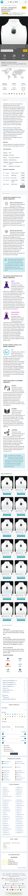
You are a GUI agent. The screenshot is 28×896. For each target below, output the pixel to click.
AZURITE (5, 794)
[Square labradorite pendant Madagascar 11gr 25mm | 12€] (21, 524)
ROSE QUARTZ (20, 825)
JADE (5, 812)
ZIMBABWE (19, 779)
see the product (7, 494)
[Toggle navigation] (25, 1)
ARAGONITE (19, 792)
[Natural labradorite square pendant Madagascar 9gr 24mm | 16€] (7, 566)
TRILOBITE (6, 832)
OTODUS (5, 819)
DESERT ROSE (20, 801)
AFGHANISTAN (7, 761)
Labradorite (23, 84)
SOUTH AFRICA (6, 779)
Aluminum (8, 177)
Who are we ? (22, 873)
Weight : (4, 736)
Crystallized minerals (9, 684)
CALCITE (18, 796)
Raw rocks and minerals (10, 680)
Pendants (14, 5)
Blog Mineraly (6, 878)
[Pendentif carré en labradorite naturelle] (9, 93)
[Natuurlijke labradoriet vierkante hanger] (19, 93)
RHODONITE (6, 825)
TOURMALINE (19, 830)
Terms (3, 873)
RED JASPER (19, 823)
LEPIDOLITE (6, 816)
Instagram (19, 878)
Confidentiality (15, 873)
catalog (4, 5)
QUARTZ (5, 823)
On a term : (4, 721)
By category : (5, 707)
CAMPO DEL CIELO (7, 800)
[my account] (11, 2)
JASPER (18, 812)
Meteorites (6, 692)
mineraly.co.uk (17, 883)
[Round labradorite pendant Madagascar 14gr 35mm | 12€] (21, 587)
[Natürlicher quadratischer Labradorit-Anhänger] (12, 93)
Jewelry (9, 5)
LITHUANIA (20, 770)
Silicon (7, 175)
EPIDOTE (5, 805)
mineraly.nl (6, 887)
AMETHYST (19, 789)
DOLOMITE (19, 803)
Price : (3, 732)
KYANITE (5, 814)
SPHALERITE (6, 830)
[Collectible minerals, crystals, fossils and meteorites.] (2, 2)
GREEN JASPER (7, 810)
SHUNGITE (19, 827)
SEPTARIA (5, 827)
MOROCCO (6, 772)
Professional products (10, 699)
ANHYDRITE (19, 791)
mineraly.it (14, 885)
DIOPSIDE (5, 803)
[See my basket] (13, 2)
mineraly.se (22, 887)
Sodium (7, 184)
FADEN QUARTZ (20, 805)
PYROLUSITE (19, 821)
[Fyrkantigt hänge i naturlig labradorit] (24, 93)
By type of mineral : (6, 726)
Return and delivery (7, 875)
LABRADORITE (20, 814)
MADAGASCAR (21, 772)
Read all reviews (22, 867)
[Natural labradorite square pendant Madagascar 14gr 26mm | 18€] (7, 608)
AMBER (5, 789)
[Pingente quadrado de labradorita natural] (22, 93)
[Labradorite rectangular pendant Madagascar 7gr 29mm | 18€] (7, 503)
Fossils (5, 688)
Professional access (16, 875)
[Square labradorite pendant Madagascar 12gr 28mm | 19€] (21, 545)
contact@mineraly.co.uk (16, 879)
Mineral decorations (9, 682)
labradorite (6, 489)
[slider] (3, 734)
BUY (24, 7)
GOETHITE (19, 809)
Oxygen (7, 173)
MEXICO (5, 774)
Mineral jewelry (8, 690)
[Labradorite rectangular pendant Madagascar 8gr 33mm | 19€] (7, 587)
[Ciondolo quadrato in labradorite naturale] (14, 93)
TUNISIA (5, 777)
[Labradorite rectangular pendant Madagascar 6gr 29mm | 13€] (21, 566)
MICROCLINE (6, 818)
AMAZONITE (19, 787)
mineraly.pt (14, 887)
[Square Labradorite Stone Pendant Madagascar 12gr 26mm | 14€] (21, 503)
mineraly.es (22, 885)
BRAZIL (5, 763)
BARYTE (18, 794)
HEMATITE (19, 810)
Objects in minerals (9, 686)
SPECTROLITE (19, 828)
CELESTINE (6, 801)
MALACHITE (19, 816)
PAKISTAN (6, 776)
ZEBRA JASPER (6, 834)
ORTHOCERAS (19, 818)
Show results (14, 753)
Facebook (13, 878)
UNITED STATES (20, 777)
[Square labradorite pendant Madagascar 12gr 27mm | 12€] (21, 608)
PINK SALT (19, 819)
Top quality (6, 697)
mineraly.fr (8, 883)
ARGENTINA (20, 761)
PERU (18, 774)
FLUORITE (19, 807)
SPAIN (19, 767)
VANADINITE (19, 832)
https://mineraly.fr (14, 881)
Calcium (7, 180)
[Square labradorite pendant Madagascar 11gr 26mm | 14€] (7, 545)
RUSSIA (19, 776)
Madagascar (14, 89)
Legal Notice (8, 873)
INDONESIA (6, 770)
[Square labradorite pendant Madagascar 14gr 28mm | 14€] (7, 482)
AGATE (5, 787)
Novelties (5, 695)
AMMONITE (6, 791)
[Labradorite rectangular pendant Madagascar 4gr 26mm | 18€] (21, 482)
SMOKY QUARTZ (7, 828)
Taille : (3, 741)
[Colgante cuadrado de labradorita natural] (17, 93)
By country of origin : (19, 726)
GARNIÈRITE (6, 809)
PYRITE (5, 821)
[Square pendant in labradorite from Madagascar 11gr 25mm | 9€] (7, 524)
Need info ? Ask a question (7, 50)
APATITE (5, 792)
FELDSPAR (6, 807)
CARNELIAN (19, 800)
